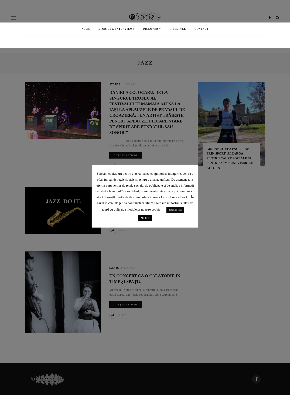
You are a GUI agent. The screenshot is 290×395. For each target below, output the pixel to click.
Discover (150, 28)
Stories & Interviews (116, 28)
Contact (201, 28)
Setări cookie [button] (175, 209)
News (86, 28)
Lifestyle (178, 28)
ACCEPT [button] (145, 218)
